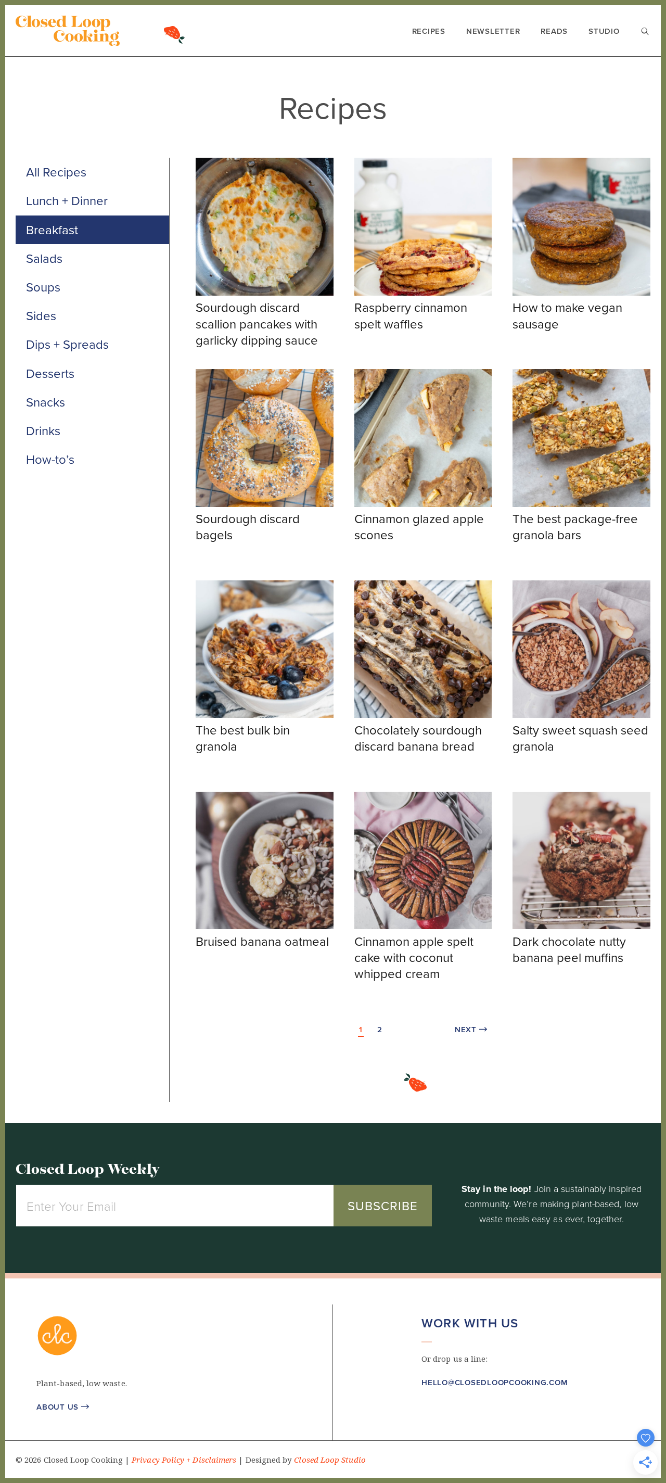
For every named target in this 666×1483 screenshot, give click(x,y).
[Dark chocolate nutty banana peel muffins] (581, 926)
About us (62, 1406)
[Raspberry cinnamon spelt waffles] (423, 292)
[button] (426, 1413)
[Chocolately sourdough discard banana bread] (423, 714)
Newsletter (493, 31)
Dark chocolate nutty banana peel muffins (569, 949)
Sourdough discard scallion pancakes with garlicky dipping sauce (257, 323)
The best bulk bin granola (243, 738)
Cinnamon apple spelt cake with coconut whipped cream (413, 957)
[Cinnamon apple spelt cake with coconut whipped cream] (423, 926)
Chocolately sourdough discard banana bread (418, 738)
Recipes (428, 31)
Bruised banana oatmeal (262, 941)
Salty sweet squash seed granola (580, 738)
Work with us (469, 1323)
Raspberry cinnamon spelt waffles (410, 315)
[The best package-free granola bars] (581, 504)
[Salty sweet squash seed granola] (581, 714)
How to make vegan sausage (567, 315)
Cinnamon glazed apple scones (419, 526)
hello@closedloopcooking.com (494, 1382)
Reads (554, 31)
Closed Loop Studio (329, 1460)
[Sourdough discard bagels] (265, 504)
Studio (604, 31)
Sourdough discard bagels (248, 526)
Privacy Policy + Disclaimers (184, 1460)
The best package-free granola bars (575, 526)
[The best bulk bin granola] (265, 714)
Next (471, 1029)
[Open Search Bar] (645, 32)
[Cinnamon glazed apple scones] (423, 504)
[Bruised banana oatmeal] (265, 926)
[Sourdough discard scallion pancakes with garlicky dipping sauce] (265, 292)
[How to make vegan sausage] (581, 292)
